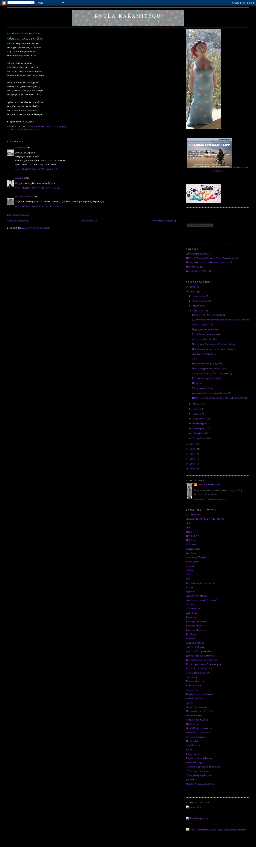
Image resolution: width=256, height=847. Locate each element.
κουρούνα (191, 677)
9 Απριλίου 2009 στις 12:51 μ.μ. (37, 188)
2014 (193, 463)
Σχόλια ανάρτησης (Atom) (35, 227)
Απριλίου (198, 310)
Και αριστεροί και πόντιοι (200, 655)
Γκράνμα (191, 634)
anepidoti (20, 147)
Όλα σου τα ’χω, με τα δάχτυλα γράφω (213, 349)
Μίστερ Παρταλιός (202, 324)
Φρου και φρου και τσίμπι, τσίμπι (210, 368)
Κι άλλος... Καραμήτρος (199, 668)
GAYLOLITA (192, 536)
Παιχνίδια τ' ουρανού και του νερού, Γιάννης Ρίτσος (220, 397)
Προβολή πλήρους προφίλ (210, 499)
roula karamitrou (128, 16)
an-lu (188, 523)
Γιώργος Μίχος (194, 625)
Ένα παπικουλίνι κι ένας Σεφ (202, 583)
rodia (188, 574)
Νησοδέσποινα (194, 715)
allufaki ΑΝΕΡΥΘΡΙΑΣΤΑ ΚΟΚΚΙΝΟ (205, 519)
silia (188, 578)
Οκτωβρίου (199, 428)
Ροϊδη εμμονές (194, 754)
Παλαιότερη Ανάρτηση (163, 220)
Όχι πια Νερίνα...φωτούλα (200, 783)
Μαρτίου (198, 305)
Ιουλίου (197, 413)
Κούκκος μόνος (194, 685)
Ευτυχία (190, 638)
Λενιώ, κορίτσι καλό (197, 698)
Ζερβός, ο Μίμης (195, 642)
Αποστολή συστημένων (204, 353)
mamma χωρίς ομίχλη (197, 557)
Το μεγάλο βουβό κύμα (198, 775)
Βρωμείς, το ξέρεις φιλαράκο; (208, 314)
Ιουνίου (197, 408)
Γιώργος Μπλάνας (196, 630)
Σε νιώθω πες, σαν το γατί (206, 334)
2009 (193, 291)
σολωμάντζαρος (195, 762)
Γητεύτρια (192, 617)
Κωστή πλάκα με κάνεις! (199, 694)
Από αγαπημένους (29, 129)
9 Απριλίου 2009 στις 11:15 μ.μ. (37, 206)
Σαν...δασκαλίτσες (196, 270)
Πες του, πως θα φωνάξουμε (207, 363)
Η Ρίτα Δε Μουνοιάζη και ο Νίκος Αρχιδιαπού (211, 258)
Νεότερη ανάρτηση (17, 220)
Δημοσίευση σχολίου (18, 214)
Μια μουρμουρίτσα (202, 388)
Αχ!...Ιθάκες (192, 612)
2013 (193, 458)
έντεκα (190, 587)
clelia (189, 531)
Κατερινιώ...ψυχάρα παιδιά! (201, 659)
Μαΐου (197, 404)
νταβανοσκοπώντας (197, 719)
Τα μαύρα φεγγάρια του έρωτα (203, 766)
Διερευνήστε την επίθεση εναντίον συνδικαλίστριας (220, 319)
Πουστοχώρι (193, 266)
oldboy (189, 570)
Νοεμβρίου (199, 433)
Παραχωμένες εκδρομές (205, 329)
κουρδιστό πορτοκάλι (198, 672)
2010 (193, 444)
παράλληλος (193, 745)
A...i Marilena (193, 514)
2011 (193, 449)
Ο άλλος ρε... (193, 724)
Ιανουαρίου (199, 296)
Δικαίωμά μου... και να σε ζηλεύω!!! (211, 392)
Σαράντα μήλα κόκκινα (199, 758)
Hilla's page (192, 540)
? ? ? (194, 358)
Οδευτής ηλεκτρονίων (198, 732)
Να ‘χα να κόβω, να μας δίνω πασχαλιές (213, 344)
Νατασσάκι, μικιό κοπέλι (199, 711)
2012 (193, 454)
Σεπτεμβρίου (200, 423)
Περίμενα (197, 383)
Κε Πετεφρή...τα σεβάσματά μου (203, 664)
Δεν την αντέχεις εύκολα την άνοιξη (212, 373)
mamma (19, 177)
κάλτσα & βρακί (195, 647)
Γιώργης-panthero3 (196, 621)
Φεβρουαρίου (200, 300)
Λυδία (189, 702)
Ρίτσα (189, 749)
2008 (193, 286)
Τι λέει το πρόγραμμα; (198, 771)
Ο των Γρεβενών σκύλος (199, 728)
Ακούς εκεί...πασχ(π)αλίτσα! (201, 600)
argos (189, 527)
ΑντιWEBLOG (193, 608)
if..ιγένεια (191, 544)
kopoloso (191, 553)
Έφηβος (190, 591)
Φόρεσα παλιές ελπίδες (205, 339)
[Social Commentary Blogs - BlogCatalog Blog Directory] (216, 829)
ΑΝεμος (190, 604)
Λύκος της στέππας (196, 707)
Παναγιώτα (192, 741)
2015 (193, 468)
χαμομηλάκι (193, 779)
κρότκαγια (192, 689)
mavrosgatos (192, 561)
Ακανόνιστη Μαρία (196, 595)
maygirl (190, 565)
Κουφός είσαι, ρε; (195, 681)
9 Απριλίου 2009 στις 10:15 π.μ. (37, 169)
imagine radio (193, 548)
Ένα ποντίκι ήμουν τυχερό (206, 378)
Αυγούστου (199, 418)
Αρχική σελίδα (89, 220)
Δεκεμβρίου (199, 438)
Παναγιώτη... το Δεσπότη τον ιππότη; (206, 262)
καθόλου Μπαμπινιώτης (199, 651)
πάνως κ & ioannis (196, 736)
